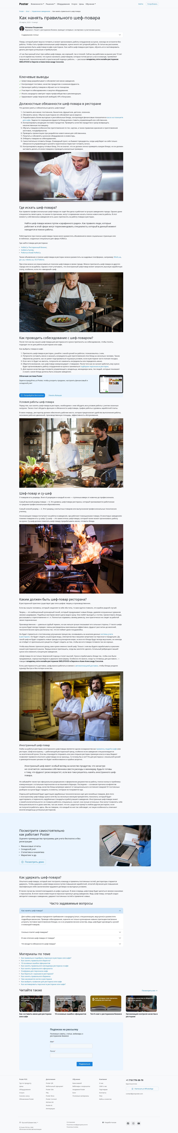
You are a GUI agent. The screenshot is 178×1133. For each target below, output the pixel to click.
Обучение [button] (90, 4)
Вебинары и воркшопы (81, 1086)
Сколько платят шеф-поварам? (34, 932)
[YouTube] (138, 1123)
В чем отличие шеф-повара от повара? (38, 938)
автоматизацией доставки (86, 665)
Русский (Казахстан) (29, 1122)
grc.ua (22, 259)
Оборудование (63, 4)
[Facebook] (128, 1123)
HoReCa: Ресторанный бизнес (34, 247)
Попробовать (152, 4)
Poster (23, 4)
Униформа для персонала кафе (34, 971)
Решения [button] (50, 4)
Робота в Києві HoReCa (30, 252)
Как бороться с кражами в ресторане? (37, 974)
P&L (47, 1093)
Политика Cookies (72, 1127)
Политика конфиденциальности (77, 1125)
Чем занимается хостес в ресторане (36, 979)
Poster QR (49, 1083)
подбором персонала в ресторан (94, 366)
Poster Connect (51, 1099)
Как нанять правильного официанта (37, 968)
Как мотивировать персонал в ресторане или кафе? (43, 984)
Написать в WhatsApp (143, 1088)
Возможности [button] (37, 4)
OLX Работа (39, 259)
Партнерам (103, 1089)
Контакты (102, 1093)
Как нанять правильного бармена (35, 976)
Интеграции (50, 1109)
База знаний (77, 1083)
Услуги (74, 4)
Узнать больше (55, 395)
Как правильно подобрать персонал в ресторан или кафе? (46, 958)
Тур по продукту (25, 1083)
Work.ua (117, 257)
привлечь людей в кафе (106, 749)
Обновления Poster (26, 1099)
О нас (101, 1083)
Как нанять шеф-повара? (32, 910)
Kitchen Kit (49, 1102)
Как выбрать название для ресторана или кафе (41, 981)
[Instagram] (133, 1123)
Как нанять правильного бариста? (35, 960)
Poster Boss (50, 1096)
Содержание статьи (30, 35)
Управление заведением (41, 11)
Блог (27, 11)
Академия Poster (79, 1089)
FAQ (100, 1096)
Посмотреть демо (34, 861)
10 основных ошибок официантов (35, 963)
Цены (81, 4)
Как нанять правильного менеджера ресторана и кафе (44, 966)
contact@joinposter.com (134, 1094)
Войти (140, 4)
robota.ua (29, 259)
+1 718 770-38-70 (134, 1080)
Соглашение (71, 1122)
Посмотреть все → (149, 990)
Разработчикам (110, 1122)
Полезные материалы (81, 1096)
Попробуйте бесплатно (33, 395)
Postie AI (49, 1105)
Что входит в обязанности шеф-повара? (38, 944)
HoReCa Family (27, 250)
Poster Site (49, 1089)
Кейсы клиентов (105, 1099)
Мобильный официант (54, 1086)
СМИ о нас (103, 1086)
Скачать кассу (24, 1096)
